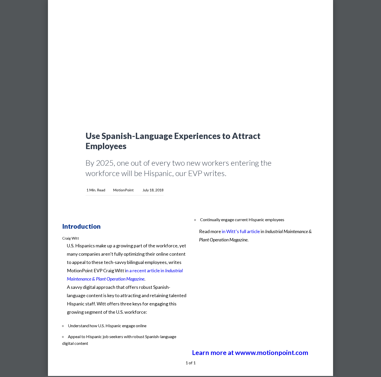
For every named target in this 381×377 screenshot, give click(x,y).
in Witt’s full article (241, 231)
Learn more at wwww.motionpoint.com (250, 352)
